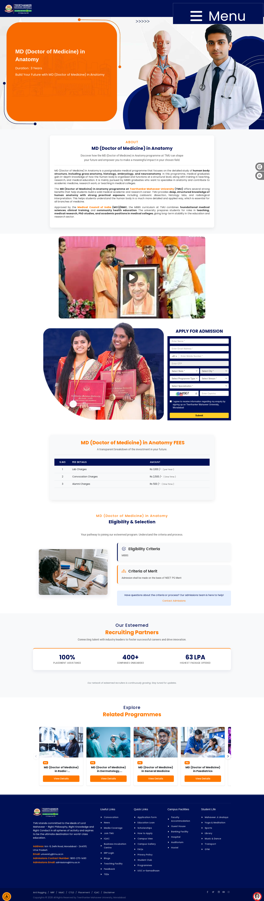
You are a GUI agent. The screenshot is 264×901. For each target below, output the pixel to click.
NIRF (52, 892)
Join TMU (109, 833)
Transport (210, 843)
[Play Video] (132, 277)
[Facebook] (207, 892)
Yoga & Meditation (215, 822)
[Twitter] (213, 892)
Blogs (107, 858)
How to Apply (145, 833)
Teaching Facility (113, 863)
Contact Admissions (174, 600)
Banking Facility (179, 831)
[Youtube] (223, 892)
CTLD (71, 892)
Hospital (175, 836)
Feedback (109, 868)
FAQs (140, 849)
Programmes (145, 865)
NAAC (61, 892)
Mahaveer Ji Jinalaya (216, 817)
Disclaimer (109, 892)
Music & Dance (213, 838)
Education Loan (146, 822)
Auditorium (177, 842)
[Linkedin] (218, 892)
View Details (61, 778)
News (107, 822)
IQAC (107, 838)
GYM (207, 849)
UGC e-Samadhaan (149, 870)
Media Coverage (113, 827)
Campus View (145, 838)
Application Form (147, 817)
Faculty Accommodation (180, 819)
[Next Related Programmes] (228, 756)
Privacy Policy (145, 854)
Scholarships (145, 827)
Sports (208, 827)
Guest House (178, 826)
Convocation (111, 817)
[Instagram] (228, 892)
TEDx (106, 874)
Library (208, 833)
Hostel (174, 847)
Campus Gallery (147, 843)
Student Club (145, 859)
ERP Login (109, 852)
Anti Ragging (39, 892)
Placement (84, 892)
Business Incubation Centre (115, 845)
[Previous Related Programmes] (36, 756)
